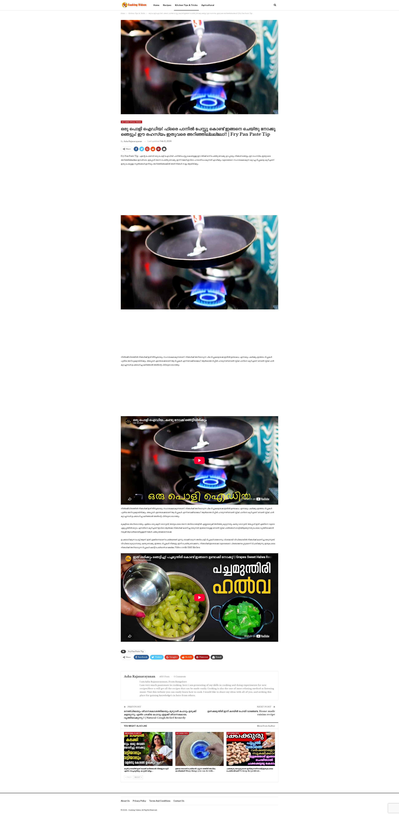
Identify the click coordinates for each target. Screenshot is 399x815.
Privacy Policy (139, 801)
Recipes (167, 5)
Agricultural (207, 5)
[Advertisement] (199, 191)
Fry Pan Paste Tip (136, 651)
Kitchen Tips (182, 733)
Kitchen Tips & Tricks (186, 5)
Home (156, 5)
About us (125, 801)
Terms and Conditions (159, 801)
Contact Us (178, 801)
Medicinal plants (133, 733)
